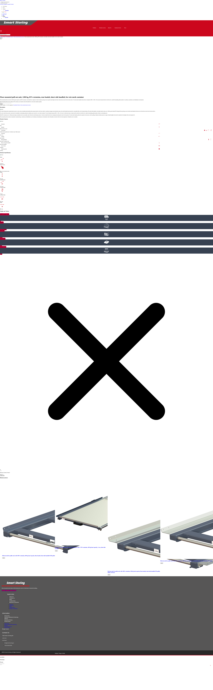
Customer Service (118, 27)
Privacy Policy (7, 621)
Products (94, 27)
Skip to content (2, 0)
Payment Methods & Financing (11, 617)
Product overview (102, 27)
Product (4, 36)
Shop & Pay (7, 615)
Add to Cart (2, 475)
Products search (2, 33)
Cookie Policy (12, 601)
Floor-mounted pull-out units (19, 36)
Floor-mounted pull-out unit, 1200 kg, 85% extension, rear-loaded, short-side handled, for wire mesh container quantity (21, 101)
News (125, 27)
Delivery (6, 618)
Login (3, 7)
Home (1, 36)
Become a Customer (14, 602)
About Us (109, 27)
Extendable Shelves (9, 36)
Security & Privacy (8, 620)
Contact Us (12, 598)
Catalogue (4, 6)
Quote (56, 550)
